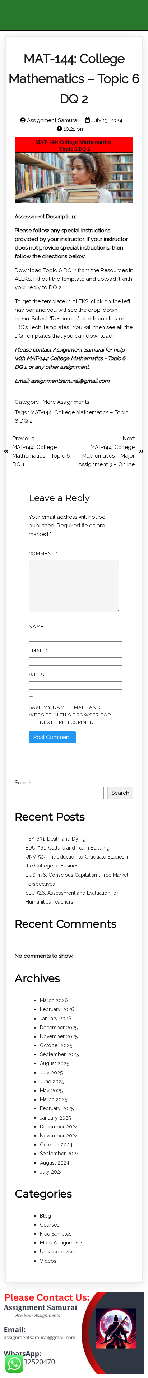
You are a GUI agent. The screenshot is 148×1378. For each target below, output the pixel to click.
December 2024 (59, 1127)
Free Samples (55, 1234)
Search (24, 782)
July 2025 (51, 1072)
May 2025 (51, 1090)
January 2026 (55, 1018)
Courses (49, 1225)
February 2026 (57, 1009)
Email (38, 650)
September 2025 (59, 1054)
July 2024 (51, 1172)
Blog (45, 1216)
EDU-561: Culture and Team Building (68, 848)
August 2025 (54, 1063)
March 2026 (54, 1000)
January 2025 (55, 1118)
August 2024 (54, 1163)
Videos (48, 1261)
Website (40, 674)
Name (38, 626)
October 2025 (56, 1045)
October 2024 (56, 1144)
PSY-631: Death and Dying (55, 839)
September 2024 (59, 1153)
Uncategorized (57, 1251)
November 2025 (59, 1036)
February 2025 (57, 1108)
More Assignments (66, 402)
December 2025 (59, 1027)
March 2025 (53, 1099)
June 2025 (52, 1081)
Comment (43, 553)
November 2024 (59, 1135)
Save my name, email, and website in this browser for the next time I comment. (70, 715)
